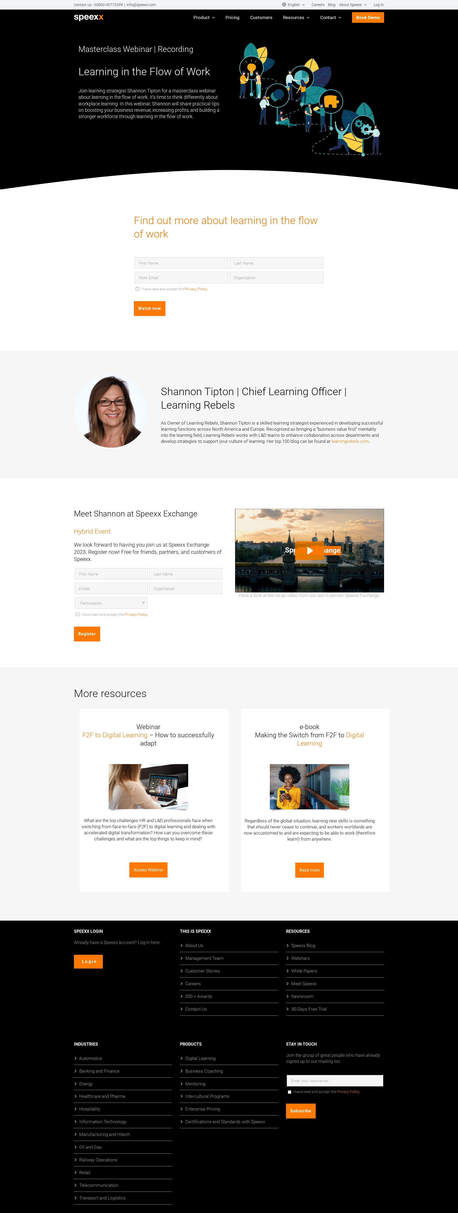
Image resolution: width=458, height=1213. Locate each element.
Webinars (300, 958)
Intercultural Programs (207, 1096)
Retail (84, 1172)
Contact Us (196, 1009)
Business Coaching (204, 1071)
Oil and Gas (90, 1147)
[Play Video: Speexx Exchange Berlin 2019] (309, 550)
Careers (193, 983)
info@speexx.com (141, 5)
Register (87, 633)
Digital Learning (200, 1058)
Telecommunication (98, 1185)
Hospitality (89, 1109)
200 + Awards (198, 996)
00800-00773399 (108, 5)
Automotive (90, 1058)
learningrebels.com (350, 441)
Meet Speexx (303, 983)
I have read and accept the (174, 288)
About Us (194, 945)
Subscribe (300, 1110)
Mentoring (195, 1083)
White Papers (304, 970)
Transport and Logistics (102, 1197)
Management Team (204, 958)
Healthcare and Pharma (102, 1096)
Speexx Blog (303, 945)
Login (89, 961)
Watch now (149, 308)
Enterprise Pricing (202, 1109)
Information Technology (102, 1121)
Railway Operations (98, 1160)
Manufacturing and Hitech (104, 1134)
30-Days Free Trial (309, 1009)
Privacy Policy (196, 288)
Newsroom (302, 996)
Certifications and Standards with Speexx (225, 1121)
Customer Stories (202, 970)
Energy (86, 1083)
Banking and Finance (99, 1071)
